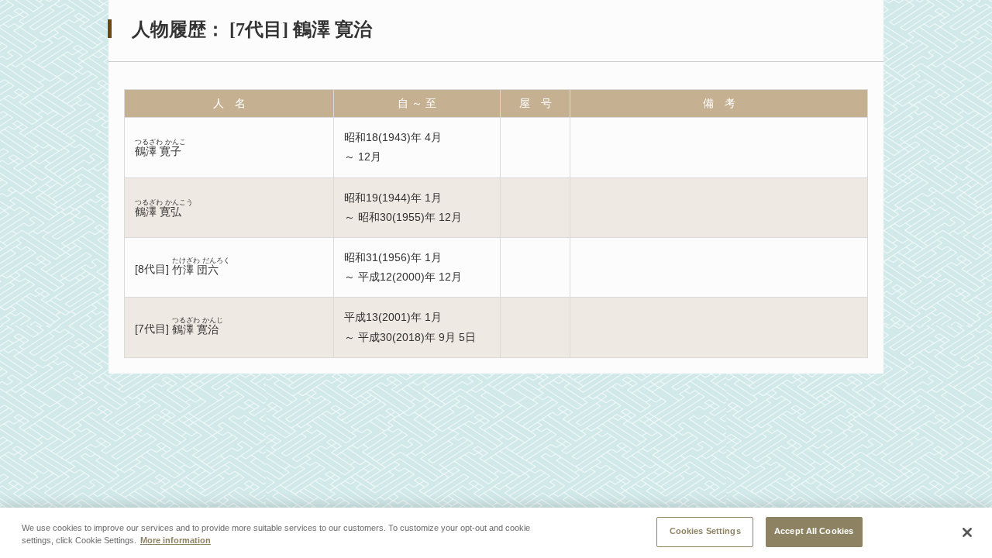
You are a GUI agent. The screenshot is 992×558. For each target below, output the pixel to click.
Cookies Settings (705, 531)
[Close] (967, 532)
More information (175, 541)
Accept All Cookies (813, 531)
